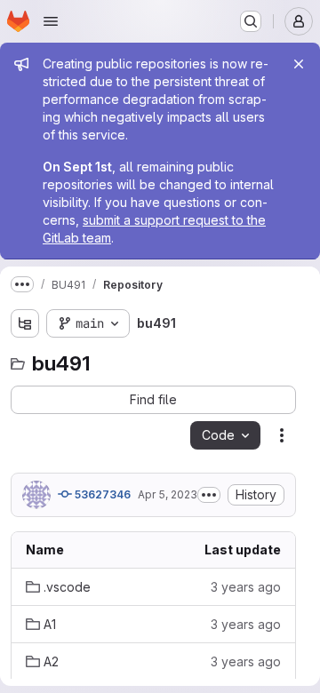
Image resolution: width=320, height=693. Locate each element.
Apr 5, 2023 (167, 494)
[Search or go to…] (250, 21)
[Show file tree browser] (25, 323)
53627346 (101, 494)
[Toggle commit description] (208, 495)
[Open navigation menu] (50, 21)
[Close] (298, 64)
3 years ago (246, 586)
